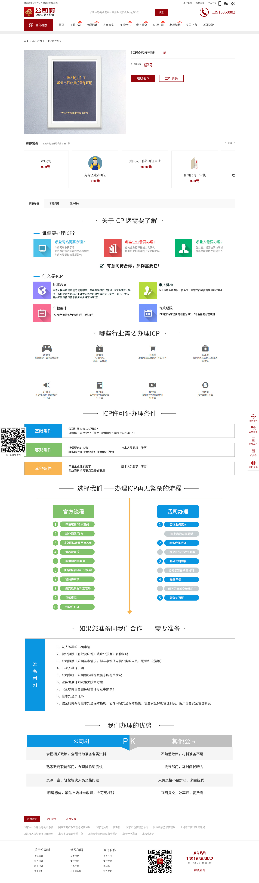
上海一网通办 (129, 833)
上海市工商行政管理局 (192, 827)
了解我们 (38, 856)
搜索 (161, 12)
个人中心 (212, 3)
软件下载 (107, 871)
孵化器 (106, 866)
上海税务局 (148, 833)
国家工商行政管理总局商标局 (74, 827)
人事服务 (108, 24)
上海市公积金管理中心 (70, 833)
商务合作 (107, 856)
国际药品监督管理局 (164, 827)
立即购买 (171, 78)
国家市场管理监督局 (137, 827)
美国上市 (191, 24)
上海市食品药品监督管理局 (103, 833)
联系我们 (38, 866)
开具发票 (74, 866)
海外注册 (158, 24)
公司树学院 (75, 871)
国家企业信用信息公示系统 (38, 827)
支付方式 (107, 861)
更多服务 (38, 871)
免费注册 (200, 3)
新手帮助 (74, 856)
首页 (61, 24)
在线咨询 (143, 78)
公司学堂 (208, 24)
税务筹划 (141, 24)
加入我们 (38, 861)
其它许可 (37, 41)
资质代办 (125, 24)
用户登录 (187, 3)
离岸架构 (174, 24)
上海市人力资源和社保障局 (38, 833)
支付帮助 (74, 861)
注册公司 (75, 24)
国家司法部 (102, 827)
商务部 (117, 827)
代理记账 (91, 24)
